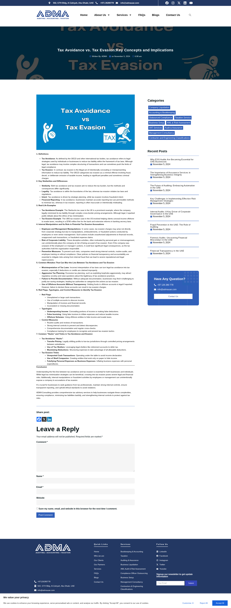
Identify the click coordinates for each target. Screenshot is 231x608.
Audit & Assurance (173, 128)
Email (39, 487)
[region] (115, 600)
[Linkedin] (49, 419)
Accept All (220, 603)
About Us (100, 15)
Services (122, 15)
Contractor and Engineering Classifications (169, 138)
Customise (186, 603)
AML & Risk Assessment (178, 123)
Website (40, 498)
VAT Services (155, 128)
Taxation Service (183, 118)
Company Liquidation (159, 107)
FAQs (141, 15)
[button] (190, 15)
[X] (44, 419)
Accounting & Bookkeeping (162, 113)
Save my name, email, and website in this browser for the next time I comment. (78, 509)
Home (84, 15)
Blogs (155, 15)
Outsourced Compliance (160, 118)
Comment (42, 442)
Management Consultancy (161, 133)
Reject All (204, 603)
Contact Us (173, 15)
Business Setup (156, 123)
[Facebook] (39, 419)
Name (40, 476)
